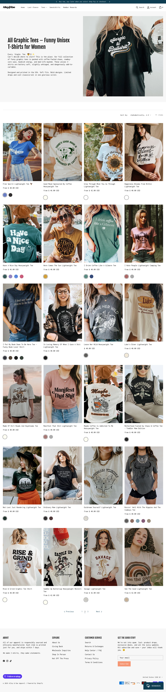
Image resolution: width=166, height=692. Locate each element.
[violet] (10, 276)
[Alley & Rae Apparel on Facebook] (4, 661)
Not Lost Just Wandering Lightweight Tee (22, 507)
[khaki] (149, 521)
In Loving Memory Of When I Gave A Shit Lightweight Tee (62, 345)
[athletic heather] (132, 276)
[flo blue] (16, 276)
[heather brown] (10, 358)
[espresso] (132, 521)
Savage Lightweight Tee (94, 589)
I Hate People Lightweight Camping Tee (143, 265)
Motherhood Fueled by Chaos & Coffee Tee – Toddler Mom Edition (143, 427)
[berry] (143, 521)
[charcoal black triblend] (126, 439)
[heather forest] (21, 358)
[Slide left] (56, 1)
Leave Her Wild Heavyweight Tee (98, 344)
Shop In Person (59, 654)
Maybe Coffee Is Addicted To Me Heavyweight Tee (98, 427)
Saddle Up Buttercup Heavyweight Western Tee (62, 590)
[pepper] (86, 355)
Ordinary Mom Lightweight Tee (57, 507)
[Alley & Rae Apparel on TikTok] (10, 661)
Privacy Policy (92, 658)
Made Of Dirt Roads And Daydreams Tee (20, 426)
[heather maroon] (51, 518)
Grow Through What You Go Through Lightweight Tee (99, 185)
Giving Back (57, 646)
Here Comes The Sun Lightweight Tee (60, 265)
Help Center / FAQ (93, 650)
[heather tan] (126, 599)
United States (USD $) (152, 677)
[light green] (86, 276)
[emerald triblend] (5, 518)
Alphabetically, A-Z (140, 115)
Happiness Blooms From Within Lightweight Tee (138, 185)
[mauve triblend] (45, 437)
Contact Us (90, 654)
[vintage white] (86, 518)
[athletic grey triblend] (51, 437)
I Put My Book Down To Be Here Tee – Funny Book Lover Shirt (20, 345)
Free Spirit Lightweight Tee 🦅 (18, 184)
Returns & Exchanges (94, 646)
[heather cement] (86, 599)
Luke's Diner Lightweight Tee (138, 344)
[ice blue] (137, 521)
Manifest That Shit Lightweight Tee (60, 426)
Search (88, 642)
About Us (56, 642)
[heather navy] (5, 358)
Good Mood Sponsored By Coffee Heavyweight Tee (58, 185)
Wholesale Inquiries (61, 650)
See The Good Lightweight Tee (138, 589)
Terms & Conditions (93, 662)
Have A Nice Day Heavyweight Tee (18, 265)
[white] (86, 197)
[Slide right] (109, 1)
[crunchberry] (21, 276)
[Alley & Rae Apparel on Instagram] (7, 661)
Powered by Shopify (35, 683)
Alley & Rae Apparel (17, 683)
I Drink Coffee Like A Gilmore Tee (100, 265)
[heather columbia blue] (5, 195)
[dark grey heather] (10, 195)
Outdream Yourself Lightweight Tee (100, 507)
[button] (44, 7)
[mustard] (45, 276)
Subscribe (124, 664)
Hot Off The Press (60, 658)
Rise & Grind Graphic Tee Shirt (17, 589)
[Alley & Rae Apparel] (9, 7)
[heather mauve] (126, 276)
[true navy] (91, 276)
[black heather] (16, 358)
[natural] (126, 355)
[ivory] (45, 197)
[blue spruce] (5, 276)
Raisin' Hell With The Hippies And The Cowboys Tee (143, 508)
